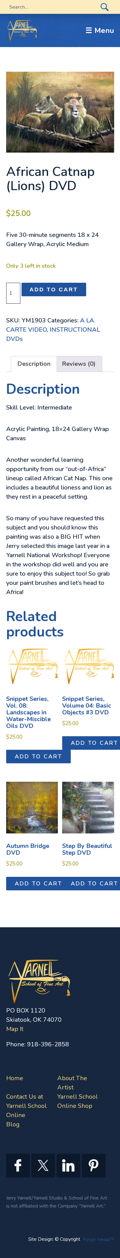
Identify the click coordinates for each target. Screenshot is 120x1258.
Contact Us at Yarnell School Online (26, 1105)
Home (14, 1078)
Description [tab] (33, 364)
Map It (14, 1029)
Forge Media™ (98, 1239)
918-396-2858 (48, 1044)
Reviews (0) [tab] (79, 364)
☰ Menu (100, 30)
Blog (13, 1124)
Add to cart (54, 289)
